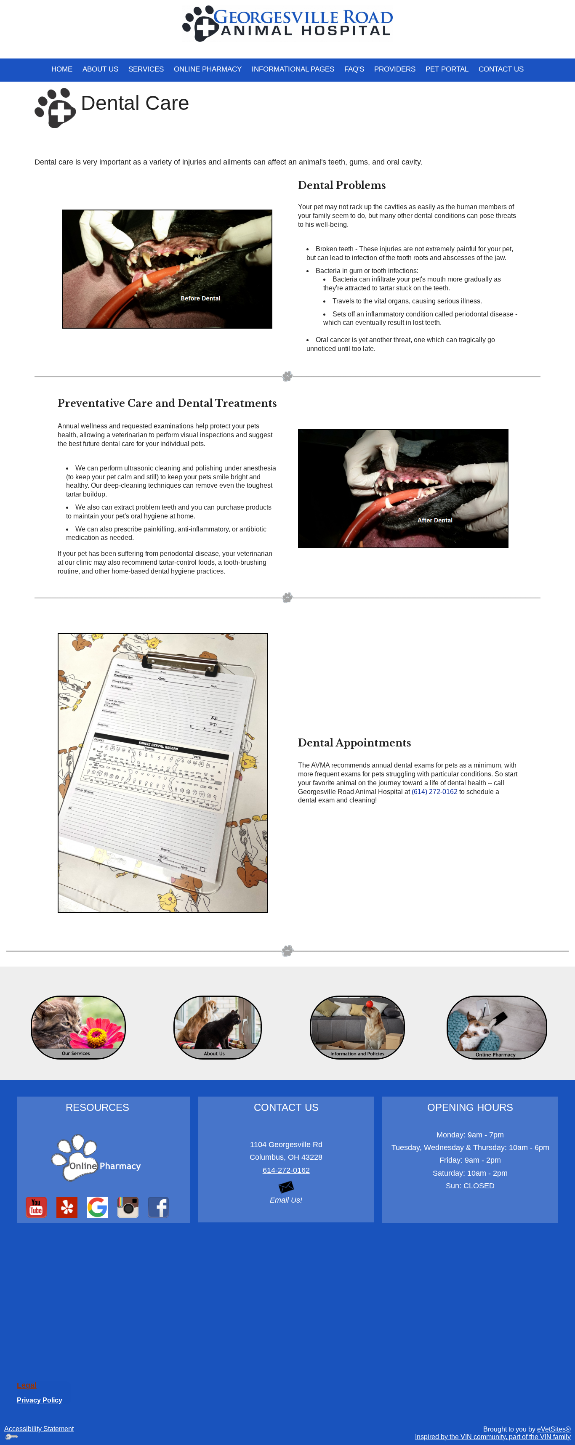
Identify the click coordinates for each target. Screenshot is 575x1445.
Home (61, 69)
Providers (394, 69)
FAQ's (354, 69)
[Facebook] (158, 1207)
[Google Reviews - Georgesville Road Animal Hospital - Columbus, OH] (97, 1207)
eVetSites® (554, 1429)
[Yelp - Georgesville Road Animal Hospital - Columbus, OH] (67, 1207)
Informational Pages (293, 69)
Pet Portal (447, 69)
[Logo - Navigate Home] (287, 23)
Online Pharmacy (208, 69)
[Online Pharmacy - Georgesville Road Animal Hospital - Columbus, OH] (97, 1157)
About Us (100, 69)
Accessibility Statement (39, 1428)
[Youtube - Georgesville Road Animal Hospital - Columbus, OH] (36, 1207)
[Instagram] (128, 1207)
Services (146, 69)
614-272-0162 (286, 1170)
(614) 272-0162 (435, 791)
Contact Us (501, 69)
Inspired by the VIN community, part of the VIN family (493, 1436)
